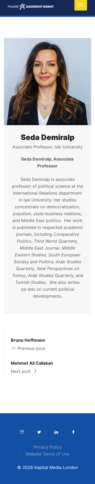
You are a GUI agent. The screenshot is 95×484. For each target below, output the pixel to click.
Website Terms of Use (47, 454)
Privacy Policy (48, 447)
